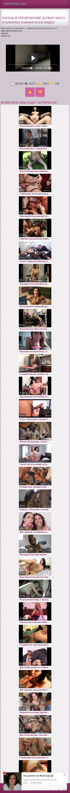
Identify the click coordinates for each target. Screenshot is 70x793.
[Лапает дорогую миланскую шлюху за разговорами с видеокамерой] (35, 250)
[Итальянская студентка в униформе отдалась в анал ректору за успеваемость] (35, 138)
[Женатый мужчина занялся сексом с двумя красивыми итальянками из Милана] (35, 431)
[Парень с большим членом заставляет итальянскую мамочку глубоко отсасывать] (35, 498)
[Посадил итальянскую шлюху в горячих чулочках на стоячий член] (35, 273)
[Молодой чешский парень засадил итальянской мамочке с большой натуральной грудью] (35, 544)
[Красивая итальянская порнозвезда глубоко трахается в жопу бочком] (35, 566)
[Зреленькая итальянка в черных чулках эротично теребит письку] (35, 386)
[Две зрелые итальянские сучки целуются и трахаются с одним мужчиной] (35, 679)
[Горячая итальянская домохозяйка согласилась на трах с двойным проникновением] (35, 228)
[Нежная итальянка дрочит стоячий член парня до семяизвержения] (35, 701)
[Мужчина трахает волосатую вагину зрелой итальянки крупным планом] (35, 769)
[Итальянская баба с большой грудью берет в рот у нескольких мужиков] (35, 589)
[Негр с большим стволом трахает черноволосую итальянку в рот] (35, 408)
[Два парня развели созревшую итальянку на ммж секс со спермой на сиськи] (35, 656)
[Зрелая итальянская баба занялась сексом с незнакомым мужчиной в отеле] (35, 611)
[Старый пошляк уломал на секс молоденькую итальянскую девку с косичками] (35, 363)
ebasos (4, 33)
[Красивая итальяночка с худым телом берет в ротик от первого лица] (35, 341)
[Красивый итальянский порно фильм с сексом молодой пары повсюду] (35, 205)
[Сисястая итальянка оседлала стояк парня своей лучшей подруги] (35, 453)
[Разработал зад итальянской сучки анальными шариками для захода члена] (35, 634)
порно (30, 28)
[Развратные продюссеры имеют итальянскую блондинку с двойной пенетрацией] (35, 476)
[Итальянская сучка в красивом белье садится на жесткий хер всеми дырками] (35, 115)
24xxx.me (5, 36)
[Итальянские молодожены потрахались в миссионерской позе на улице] (35, 160)
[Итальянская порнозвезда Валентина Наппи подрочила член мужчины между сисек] (35, 296)
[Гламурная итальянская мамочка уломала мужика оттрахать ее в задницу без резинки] (35, 747)
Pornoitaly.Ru (14, 4)
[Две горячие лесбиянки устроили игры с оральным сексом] (35, 521)
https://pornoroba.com (11, 31)
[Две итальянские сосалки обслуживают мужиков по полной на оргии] (35, 724)
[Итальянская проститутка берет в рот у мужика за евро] (35, 318)
